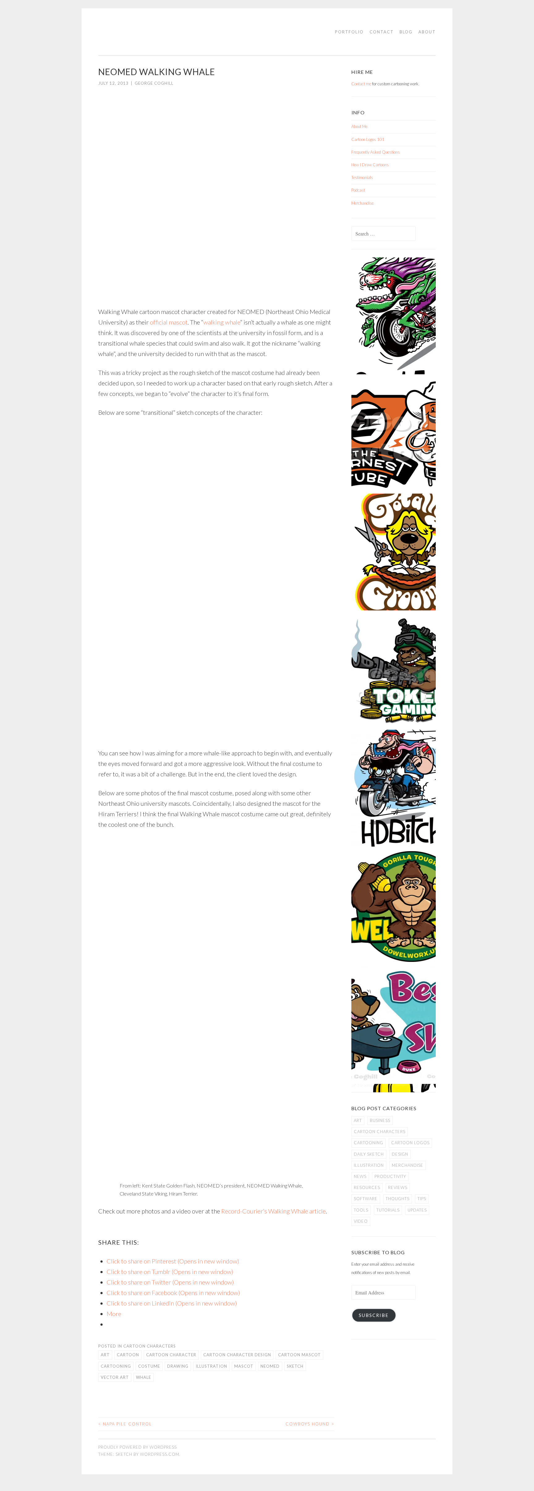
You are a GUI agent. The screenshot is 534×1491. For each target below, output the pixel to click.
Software (366, 1198)
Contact (382, 31)
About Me (359, 126)
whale (143, 1377)
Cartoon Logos (410, 1142)
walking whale (221, 322)
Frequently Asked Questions (375, 152)
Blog (406, 31)
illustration (211, 1366)
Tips (421, 1198)
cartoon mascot (299, 1354)
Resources (367, 1187)
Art (105, 1354)
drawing (178, 1366)
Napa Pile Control (125, 1423)
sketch (295, 1366)
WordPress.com (159, 1454)
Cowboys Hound (310, 1423)
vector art (115, 1377)
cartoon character (171, 1354)
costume (149, 1366)
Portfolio (349, 31)
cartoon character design (237, 1354)
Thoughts (397, 1198)
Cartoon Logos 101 (367, 139)
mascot (243, 1366)
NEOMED (270, 1366)
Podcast (358, 190)
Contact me (361, 83)
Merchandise (362, 203)
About (427, 31)
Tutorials (388, 1210)
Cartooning (116, 1366)
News (360, 1176)
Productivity (390, 1176)
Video (361, 1221)
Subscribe (374, 1315)
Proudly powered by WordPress (137, 1447)
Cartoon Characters (149, 1346)
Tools (361, 1210)
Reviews (397, 1187)
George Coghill (154, 83)
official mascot (169, 322)
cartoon (128, 1354)
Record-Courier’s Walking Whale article (273, 1211)
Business (380, 1120)
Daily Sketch (369, 1154)
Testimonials (362, 177)
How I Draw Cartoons (370, 164)
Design (400, 1154)
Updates (417, 1210)
